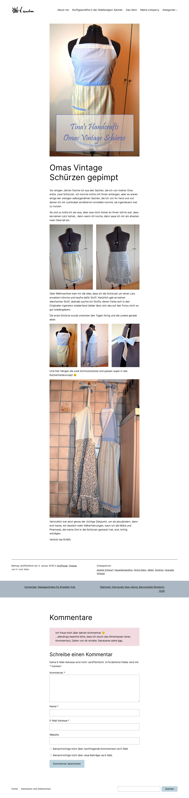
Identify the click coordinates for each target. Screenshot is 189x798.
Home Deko (140, 570)
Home (14, 788)
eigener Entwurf (105, 570)
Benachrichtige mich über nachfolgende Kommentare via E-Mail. (90, 748)
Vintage (73, 565)
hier (120, 640)
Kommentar (57, 672)
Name (54, 706)
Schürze (159, 570)
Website (54, 734)
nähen (150, 570)
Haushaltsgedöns (124, 570)
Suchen (169, 788)
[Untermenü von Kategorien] (177, 10)
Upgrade (169, 570)
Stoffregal (62, 565)
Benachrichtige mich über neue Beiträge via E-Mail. (83, 755)
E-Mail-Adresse (59, 720)
